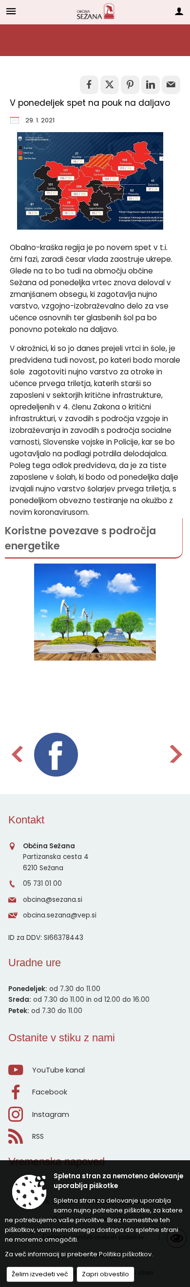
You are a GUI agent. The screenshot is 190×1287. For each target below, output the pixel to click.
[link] (89, 85)
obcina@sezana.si (52, 899)
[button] (16, 754)
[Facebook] (56, 755)
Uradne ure (34, 962)
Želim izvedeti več (40, 1274)
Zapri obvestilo (105, 1274)
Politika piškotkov (125, 1254)
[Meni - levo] (11, 11)
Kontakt (26, 820)
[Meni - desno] (179, 11)
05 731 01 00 (42, 883)
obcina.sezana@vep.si (59, 915)
